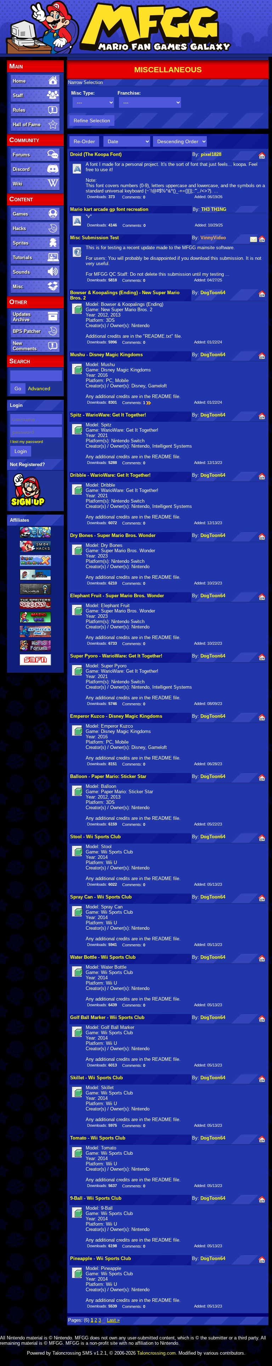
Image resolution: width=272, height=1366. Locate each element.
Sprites (20, 243)
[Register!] (27, 506)
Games (20, 214)
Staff (18, 95)
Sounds (21, 272)
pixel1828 (211, 154)
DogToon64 (212, 292)
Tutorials (22, 257)
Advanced (39, 388)
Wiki (17, 183)
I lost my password (26, 442)
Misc (18, 286)
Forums (21, 154)
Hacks (19, 228)
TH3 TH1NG (213, 209)
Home (19, 81)
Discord (21, 169)
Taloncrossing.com (156, 1353)
